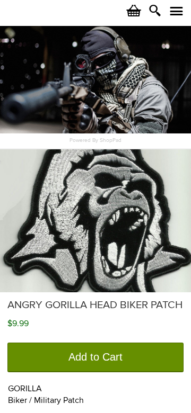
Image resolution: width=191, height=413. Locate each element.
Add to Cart (95, 357)
